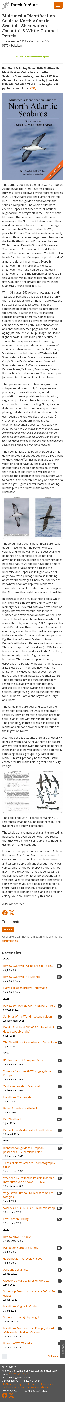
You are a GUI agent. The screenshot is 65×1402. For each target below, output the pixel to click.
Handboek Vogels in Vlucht (20, 1306)
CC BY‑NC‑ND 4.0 (18, 1374)
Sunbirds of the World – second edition (27, 1016)
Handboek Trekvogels (17, 1097)
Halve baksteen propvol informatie (25, 988)
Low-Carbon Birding (16, 1219)
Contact (32, 1384)
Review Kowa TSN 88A (17, 1237)
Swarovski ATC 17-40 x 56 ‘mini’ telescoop (29, 1208)
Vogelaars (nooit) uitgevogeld (21, 1317)
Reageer (8, 929)
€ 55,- (33, 88)
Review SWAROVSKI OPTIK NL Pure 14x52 (29, 1005)
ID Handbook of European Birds (23, 1060)
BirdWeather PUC (14, 1119)
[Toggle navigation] (58, 5)
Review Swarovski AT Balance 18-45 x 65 (28, 966)
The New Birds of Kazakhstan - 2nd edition (30, 1042)
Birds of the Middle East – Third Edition (27, 1130)
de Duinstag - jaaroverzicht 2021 (23, 1258)
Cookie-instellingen (38, 1387)
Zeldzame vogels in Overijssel (21, 1086)
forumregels (10, 941)
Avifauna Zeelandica (15, 1269)
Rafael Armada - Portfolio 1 (20, 1108)
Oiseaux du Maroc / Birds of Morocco (26, 1280)
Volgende (53, 1356)
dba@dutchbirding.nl (13, 1384)
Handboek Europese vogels (20, 1248)
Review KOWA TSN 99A (17, 1343)
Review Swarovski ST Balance (21, 977)
